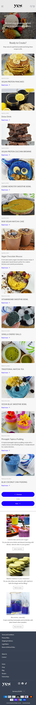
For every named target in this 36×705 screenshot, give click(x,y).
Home (3, 664)
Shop (5, 47)
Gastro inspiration (18, 549)
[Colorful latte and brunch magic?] (18, 525)
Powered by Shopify (26, 703)
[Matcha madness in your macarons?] (18, 564)
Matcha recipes (18, 587)
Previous (19, 494)
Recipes (4, 673)
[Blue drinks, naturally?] (18, 603)
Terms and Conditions (8, 635)
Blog (3, 670)
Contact (4, 657)
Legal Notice (5, 644)
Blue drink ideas (18, 626)
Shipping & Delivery (7, 641)
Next (16, 503)
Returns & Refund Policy (8, 647)
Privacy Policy (5, 638)
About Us (4, 654)
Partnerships (5, 676)
